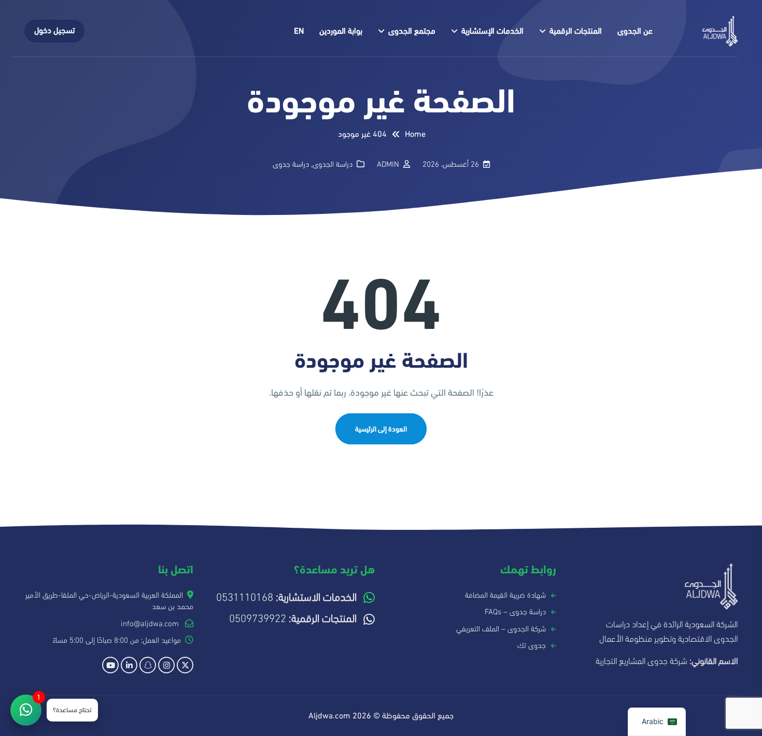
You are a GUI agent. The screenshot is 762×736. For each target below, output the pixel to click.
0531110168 (286, 597)
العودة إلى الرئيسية (381, 429)
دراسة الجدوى (332, 164)
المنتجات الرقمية (575, 31)
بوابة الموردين (340, 31)
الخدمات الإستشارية (492, 31)
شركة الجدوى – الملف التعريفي (501, 628)
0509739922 (293, 618)
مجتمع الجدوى (411, 31)
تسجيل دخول (54, 30)
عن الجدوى (635, 31)
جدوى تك (531, 645)
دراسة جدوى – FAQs (515, 611)
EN (299, 31)
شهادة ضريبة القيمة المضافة (505, 595)
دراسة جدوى (291, 164)
